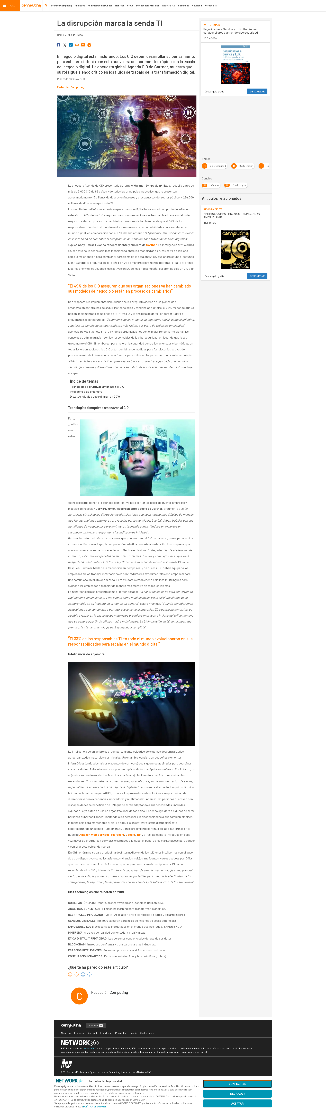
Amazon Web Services (94, 834)
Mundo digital (75, 34)
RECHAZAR (237, 1093)
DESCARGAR (257, 91)
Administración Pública (100, 5)
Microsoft (117, 834)
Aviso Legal (106, 1032)
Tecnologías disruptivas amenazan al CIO (97, 386)
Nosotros (66, 1032)
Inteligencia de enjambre (86, 391)
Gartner (151, 245)
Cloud (130, 5)
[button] (10, 5)
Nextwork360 (89, 1048)
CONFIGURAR (237, 1083)
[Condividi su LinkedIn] (71, 44)
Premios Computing (61, 5)
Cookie (133, 1032)
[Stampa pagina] (89, 44)
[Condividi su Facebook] (58, 44)
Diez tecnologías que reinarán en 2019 (95, 396)
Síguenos (94, 1025)
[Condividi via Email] (83, 44)
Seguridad (183, 5)
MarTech (119, 5)
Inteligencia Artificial (147, 5)
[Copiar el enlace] (77, 44)
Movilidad (197, 5)
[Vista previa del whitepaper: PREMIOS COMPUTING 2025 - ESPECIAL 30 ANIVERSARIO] (235, 249)
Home (60, 34)
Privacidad (120, 1032)
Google (130, 834)
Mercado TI (211, 5)
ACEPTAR (237, 1103)
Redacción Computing (70, 87)
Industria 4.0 (168, 5)
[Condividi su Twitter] (64, 44)
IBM (139, 834)
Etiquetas (79, 1032)
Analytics (80, 5)
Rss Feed (92, 1032)
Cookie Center (147, 1032)
